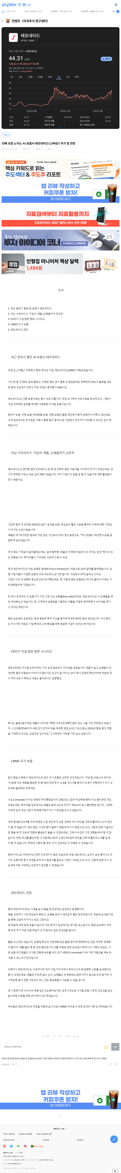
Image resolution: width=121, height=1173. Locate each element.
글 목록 (47, 1036)
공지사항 (46, 1140)
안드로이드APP (9, 1140)
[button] (60, 127)
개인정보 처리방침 (25, 1134)
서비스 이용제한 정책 (44, 1134)
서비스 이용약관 (9, 1134)
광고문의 (80, 1140)
